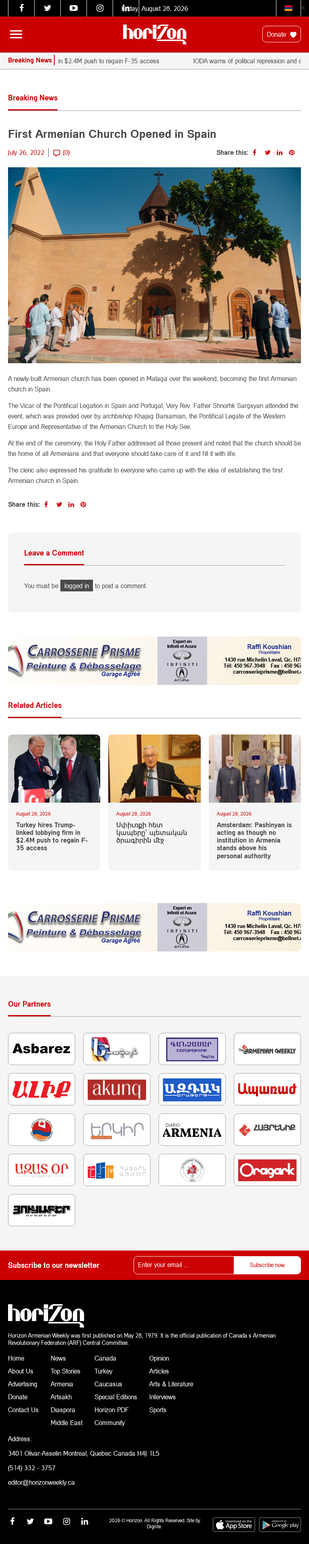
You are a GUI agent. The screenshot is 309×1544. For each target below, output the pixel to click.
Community (110, 1422)
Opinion (159, 1358)
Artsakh (61, 1396)
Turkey (103, 1371)
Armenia (62, 1384)
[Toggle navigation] (16, 34)
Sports (158, 1409)
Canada (105, 1358)
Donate (277, 34)
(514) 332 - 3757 (32, 1467)
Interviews (162, 1396)
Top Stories (65, 1371)
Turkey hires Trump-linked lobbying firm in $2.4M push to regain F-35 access (52, 836)
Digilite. (154, 1526)
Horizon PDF (112, 1409)
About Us (20, 1371)
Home (16, 1358)
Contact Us (23, 1409)
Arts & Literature (171, 1384)
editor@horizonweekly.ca (41, 1482)
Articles (159, 1371)
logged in (76, 585)
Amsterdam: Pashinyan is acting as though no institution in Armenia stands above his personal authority (254, 840)
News (58, 1358)
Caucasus (108, 1384)
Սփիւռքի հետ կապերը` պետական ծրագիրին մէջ (151, 832)
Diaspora (63, 1409)
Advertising (22, 1384)
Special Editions (116, 1396)
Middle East (66, 1422)
